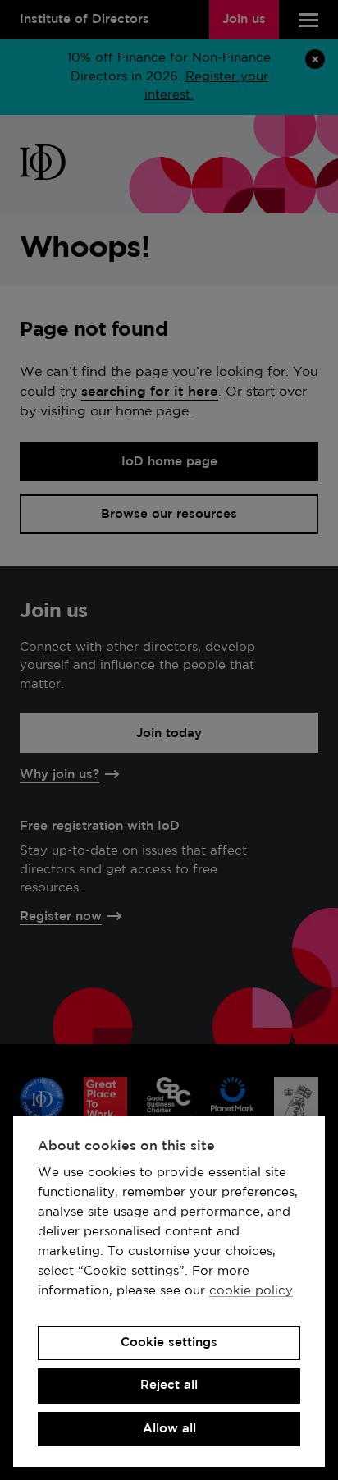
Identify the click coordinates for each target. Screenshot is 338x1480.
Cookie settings (169, 1342)
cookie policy (251, 1290)
